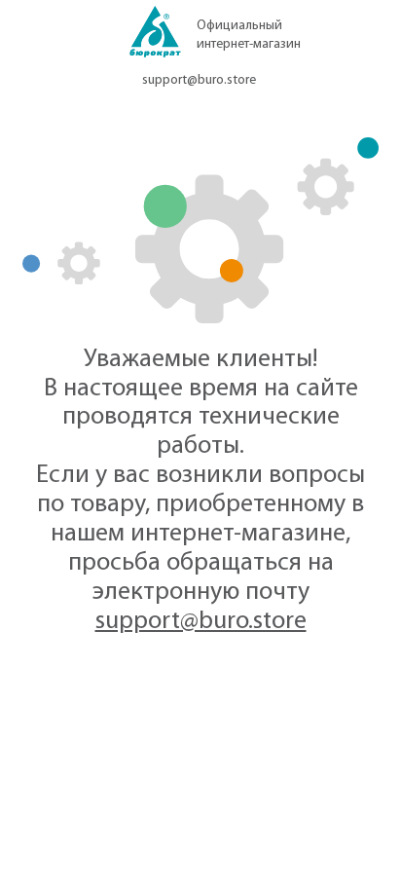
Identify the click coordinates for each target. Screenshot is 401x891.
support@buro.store (199, 80)
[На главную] (155, 37)
